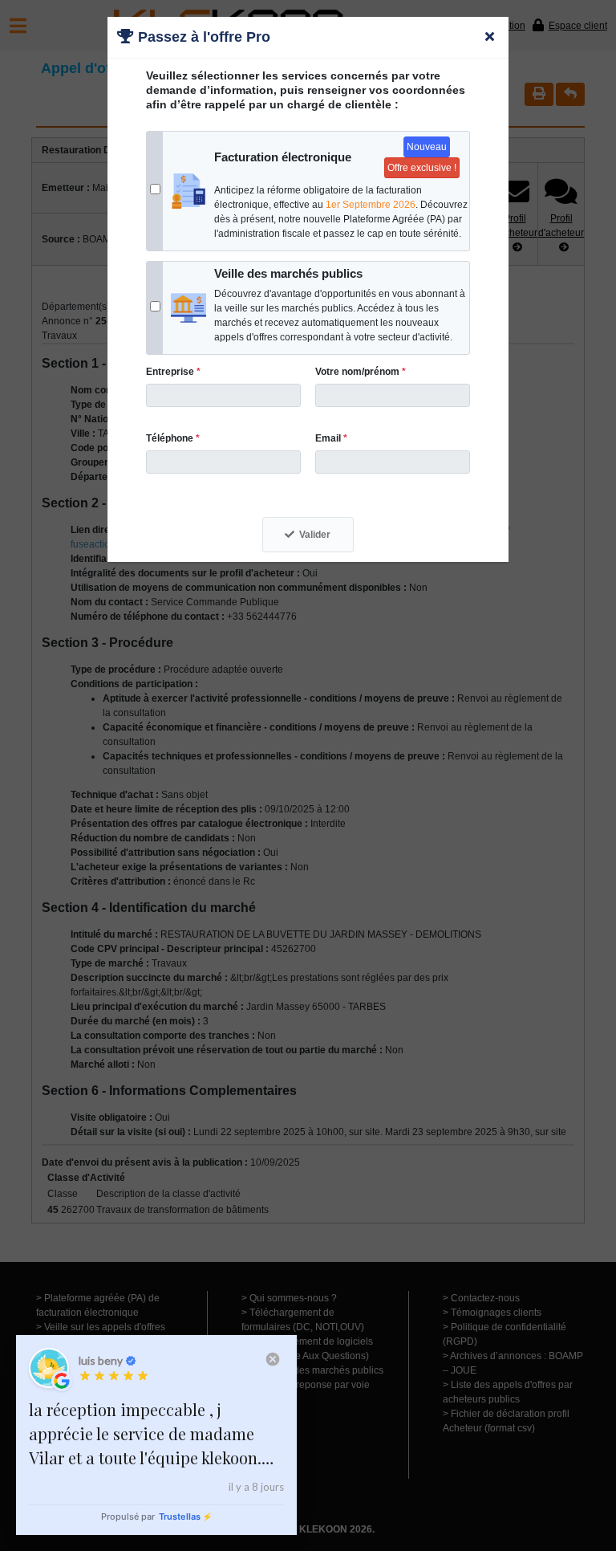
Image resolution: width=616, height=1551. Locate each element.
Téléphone (173, 438)
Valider (314, 534)
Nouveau (427, 147)
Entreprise (173, 371)
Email (331, 438)
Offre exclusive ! (421, 167)
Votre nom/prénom (360, 371)
